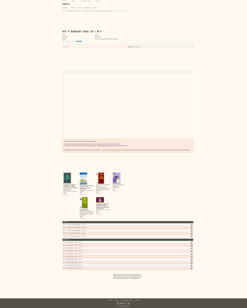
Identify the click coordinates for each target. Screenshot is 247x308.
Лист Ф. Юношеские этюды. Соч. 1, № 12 (73, 251)
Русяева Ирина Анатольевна (70, 188)
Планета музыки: (67, 189)
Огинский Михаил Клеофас (86, 211)
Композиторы (87, 7)
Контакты (124, 145)
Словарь (116, 300)
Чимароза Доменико (101, 187)
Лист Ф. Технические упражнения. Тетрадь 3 (74, 233)
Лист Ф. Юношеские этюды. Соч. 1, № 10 (73, 245)
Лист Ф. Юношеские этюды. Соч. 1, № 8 (73, 268)
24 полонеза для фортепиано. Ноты (84, 210)
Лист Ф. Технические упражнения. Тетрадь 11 (74, 224)
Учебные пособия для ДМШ (86, 191)
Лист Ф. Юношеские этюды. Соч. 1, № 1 (72, 242)
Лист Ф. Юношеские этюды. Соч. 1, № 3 (73, 256)
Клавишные (65, 7)
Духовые (79, 7)
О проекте (109, 300)
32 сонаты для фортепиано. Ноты (103, 185)
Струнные (72, 7)
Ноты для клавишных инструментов (72, 11)
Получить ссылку (135, 46)
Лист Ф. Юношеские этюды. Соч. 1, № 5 (73, 262)
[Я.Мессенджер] (76, 41)
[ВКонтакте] (78, 41)
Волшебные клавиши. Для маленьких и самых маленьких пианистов (102, 204)
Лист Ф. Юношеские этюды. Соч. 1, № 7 (73, 265)
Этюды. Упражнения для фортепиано (103, 11)
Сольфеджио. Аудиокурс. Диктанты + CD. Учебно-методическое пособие (69, 185)
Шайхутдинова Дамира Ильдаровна (85, 189)
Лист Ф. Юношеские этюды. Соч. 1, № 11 (73, 248)
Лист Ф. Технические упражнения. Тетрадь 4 (74, 236)
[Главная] (62, 10)
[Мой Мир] (81, 41)
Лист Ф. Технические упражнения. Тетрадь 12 (74, 227)
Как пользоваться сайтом (113, 144)
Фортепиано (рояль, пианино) (87, 11)
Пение (94, 7)
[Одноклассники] (79, 41)
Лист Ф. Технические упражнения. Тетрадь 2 (74, 230)
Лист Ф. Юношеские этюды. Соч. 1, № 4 (73, 259)
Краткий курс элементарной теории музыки (87, 186)
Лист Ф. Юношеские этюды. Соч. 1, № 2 (73, 253)
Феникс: (82, 190)
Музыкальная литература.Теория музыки (70, 191)
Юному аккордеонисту (118, 184)
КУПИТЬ (66, 194)
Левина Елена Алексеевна (102, 207)
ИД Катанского (116, 187)
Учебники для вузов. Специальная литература (103, 189)
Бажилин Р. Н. (116, 186)
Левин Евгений (100, 208)
